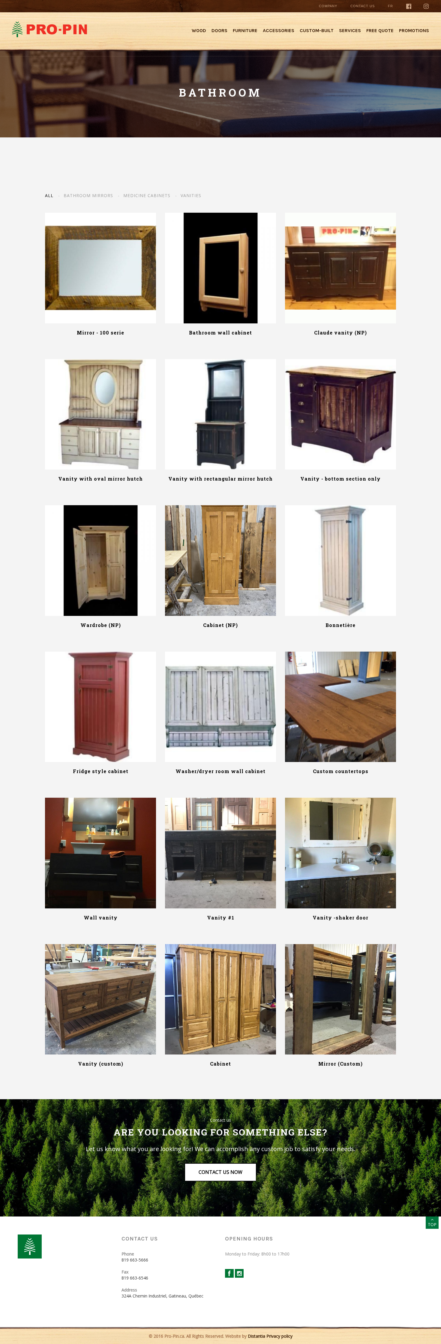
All (49, 196)
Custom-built (317, 30)
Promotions (414, 30)
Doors (219, 30)
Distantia (256, 1336)
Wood (199, 30)
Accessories (278, 30)
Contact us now (220, 1172)
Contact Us (362, 6)
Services (350, 30)
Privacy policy (279, 1336)
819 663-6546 (135, 1278)
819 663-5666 (135, 1260)
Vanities (191, 196)
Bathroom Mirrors (88, 196)
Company (328, 6)
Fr (390, 6)
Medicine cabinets (146, 196)
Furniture (245, 30)
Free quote (380, 30)
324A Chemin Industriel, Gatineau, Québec (162, 1296)
